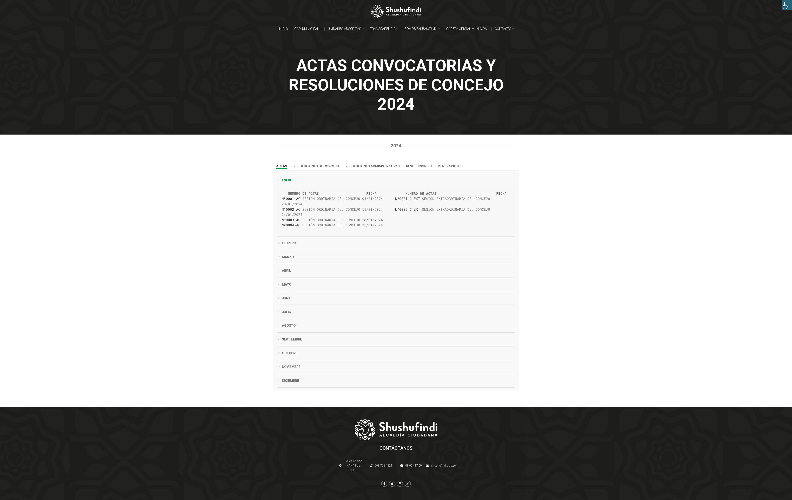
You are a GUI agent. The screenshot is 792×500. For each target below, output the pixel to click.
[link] (787, 5)
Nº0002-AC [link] (291, 210)
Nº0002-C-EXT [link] (407, 210)
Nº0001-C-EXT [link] (407, 199)
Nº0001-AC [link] (291, 199)
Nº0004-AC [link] (291, 225)
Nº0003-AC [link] (291, 220)
